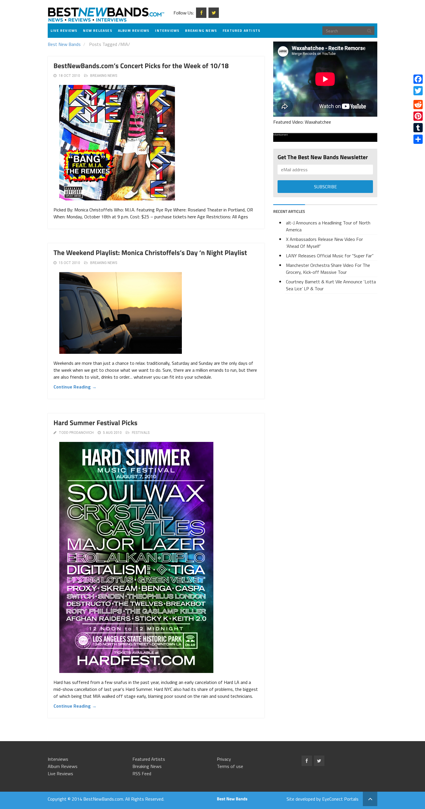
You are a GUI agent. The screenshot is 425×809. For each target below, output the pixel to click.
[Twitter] (418, 90)
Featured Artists (241, 30)
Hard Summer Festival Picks (95, 423)
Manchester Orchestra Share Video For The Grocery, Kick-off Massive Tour (328, 269)
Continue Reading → (75, 386)
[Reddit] (418, 104)
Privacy (224, 759)
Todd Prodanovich (76, 433)
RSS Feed (141, 773)
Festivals (140, 433)
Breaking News (201, 30)
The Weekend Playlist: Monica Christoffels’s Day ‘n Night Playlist (150, 253)
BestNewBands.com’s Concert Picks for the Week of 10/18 (141, 66)
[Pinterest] (418, 116)
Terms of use (230, 766)
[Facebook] (418, 79)
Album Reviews (133, 30)
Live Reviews (64, 30)
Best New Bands (64, 44)
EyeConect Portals (340, 798)
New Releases (97, 30)
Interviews (167, 30)
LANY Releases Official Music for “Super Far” (330, 255)
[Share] (418, 139)
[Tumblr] (418, 127)
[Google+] (418, 97)
